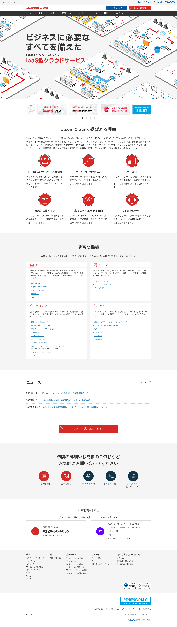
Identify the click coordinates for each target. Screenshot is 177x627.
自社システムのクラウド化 (75, 561)
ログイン (119, 13)
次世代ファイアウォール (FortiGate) (106, 326)
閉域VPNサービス (37, 336)
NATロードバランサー (39, 343)
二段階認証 (98, 332)
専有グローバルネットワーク (41, 326)
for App (28, 576)
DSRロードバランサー (39, 339)
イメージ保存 (99, 288)
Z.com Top (5, 2)
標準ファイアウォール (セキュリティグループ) (110, 322)
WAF (96, 329)
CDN (33, 355)
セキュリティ (31, 564)
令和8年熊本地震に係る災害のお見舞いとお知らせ (66, 400)
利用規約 (146, 609)
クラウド (15, 2)
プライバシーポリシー (113, 609)
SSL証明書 (98, 336)
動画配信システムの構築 (74, 564)
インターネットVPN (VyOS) (41, 352)
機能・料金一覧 (55, 558)
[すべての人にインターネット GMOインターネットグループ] (156, 2)
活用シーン (71, 554)
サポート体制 (114, 531)
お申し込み (117, 7)
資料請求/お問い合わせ (125, 561)
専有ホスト (35, 294)
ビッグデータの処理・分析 (75, 567)
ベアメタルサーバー (38, 290)
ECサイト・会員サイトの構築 (76, 570)
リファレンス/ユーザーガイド (119, 538)
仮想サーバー (36, 283)
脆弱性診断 (98, 339)
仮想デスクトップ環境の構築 (76, 573)
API (32, 297)
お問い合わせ (140, 7)
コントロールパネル (33, 570)
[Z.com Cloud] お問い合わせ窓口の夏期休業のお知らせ (67, 393)
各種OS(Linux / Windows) (40, 287)
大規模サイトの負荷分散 (74, 558)
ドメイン (29, 579)
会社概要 (97, 609)
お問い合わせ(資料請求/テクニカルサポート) (124, 527)
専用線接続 (35, 332)
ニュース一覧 (144, 382)
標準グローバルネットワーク (41, 322)
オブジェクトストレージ (103, 284)
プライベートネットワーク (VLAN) (43, 329)
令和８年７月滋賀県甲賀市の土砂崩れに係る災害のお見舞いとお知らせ (76, 407)
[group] (41, 109)
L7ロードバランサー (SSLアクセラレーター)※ (47, 346)
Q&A (111, 535)
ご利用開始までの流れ (125, 564)
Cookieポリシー (132, 609)
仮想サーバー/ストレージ (35, 558)
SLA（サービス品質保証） (35, 567)
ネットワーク (31, 561)
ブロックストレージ (101, 281)
